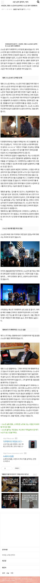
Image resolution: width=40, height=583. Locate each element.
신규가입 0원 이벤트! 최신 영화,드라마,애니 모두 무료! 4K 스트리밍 (13, 445)
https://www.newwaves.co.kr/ (13, 453)
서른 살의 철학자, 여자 (20, 2)
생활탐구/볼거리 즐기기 (19, 9)
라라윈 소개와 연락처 (8, 555)
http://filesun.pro (8, 438)
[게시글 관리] (10, 468)
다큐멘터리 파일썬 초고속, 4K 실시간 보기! (13, 441)
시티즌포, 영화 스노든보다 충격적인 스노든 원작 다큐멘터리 (19, 5)
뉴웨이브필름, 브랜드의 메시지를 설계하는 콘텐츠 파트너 (19, 460)
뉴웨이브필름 (8, 456)
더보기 (35, 474)
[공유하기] (7, 468)
